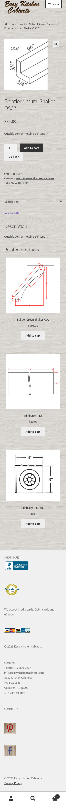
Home (12, 24)
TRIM (26, 182)
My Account (11, 798)
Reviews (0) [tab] (11, 213)
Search (33, 798)
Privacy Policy (13, 783)
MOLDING (16, 182)
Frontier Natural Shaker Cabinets (38, 24)
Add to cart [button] (33, 335)
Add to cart (31, 148)
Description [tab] (11, 202)
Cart (51, 795)
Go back (14, 157)
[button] (56, 44)
